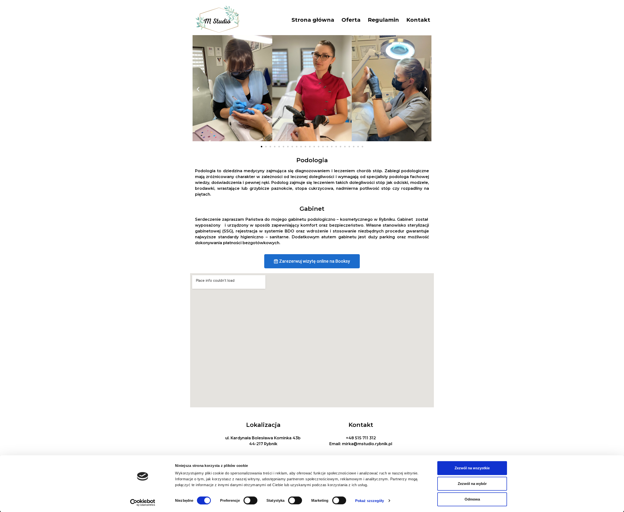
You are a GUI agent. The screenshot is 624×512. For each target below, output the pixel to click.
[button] (198, 89)
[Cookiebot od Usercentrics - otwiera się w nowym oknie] (142, 502)
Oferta (351, 20)
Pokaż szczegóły (369, 500)
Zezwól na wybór (472, 484)
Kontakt (418, 20)
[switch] (250, 500)
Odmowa (472, 499)
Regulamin (383, 20)
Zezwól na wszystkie (472, 468)
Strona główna (313, 20)
